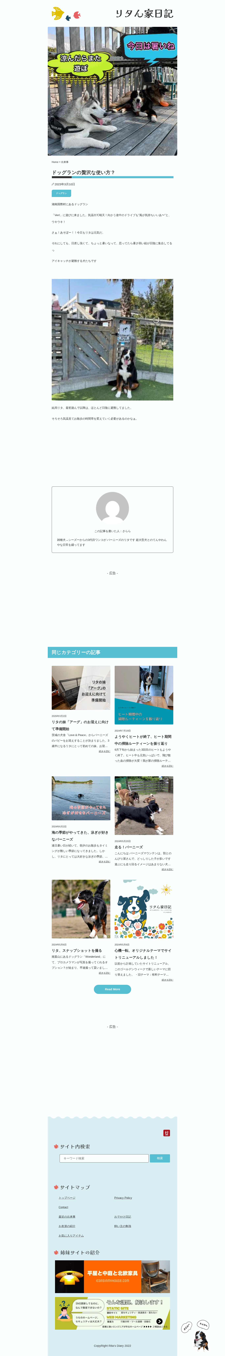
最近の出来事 (67, 1216)
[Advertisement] (112, 603)
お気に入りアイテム (71, 1235)
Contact (63, 1207)
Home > (56, 162)
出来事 (65, 162)
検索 (160, 1158)
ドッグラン (61, 193)
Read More (112, 989)
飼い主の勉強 (122, 1226)
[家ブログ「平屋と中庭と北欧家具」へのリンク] (112, 1276)
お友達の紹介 (67, 1226)
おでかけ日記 (122, 1216)
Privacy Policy (123, 1197)
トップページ (67, 1197)
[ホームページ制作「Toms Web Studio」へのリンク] (112, 1313)
